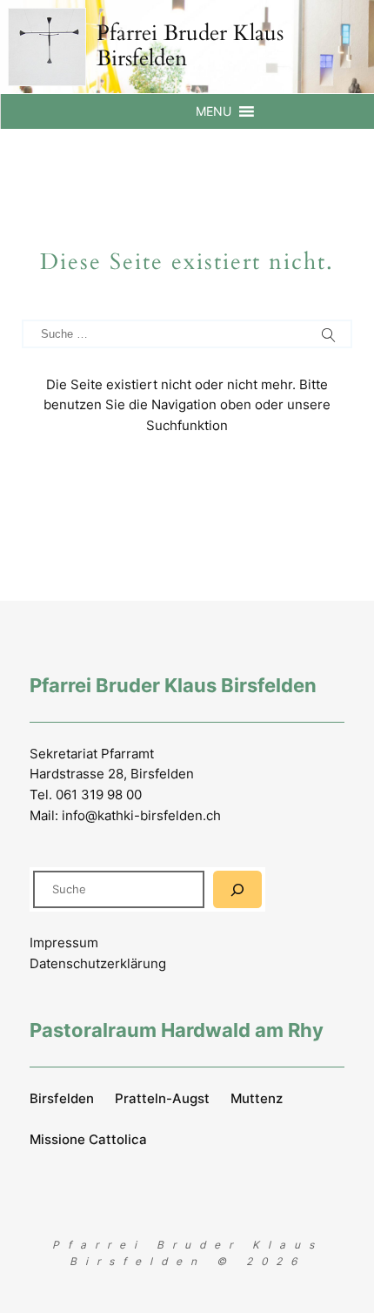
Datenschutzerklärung (98, 963)
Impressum (64, 942)
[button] (213, 111)
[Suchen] (237, 889)
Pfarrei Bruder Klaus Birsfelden (190, 45)
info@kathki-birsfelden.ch (141, 815)
